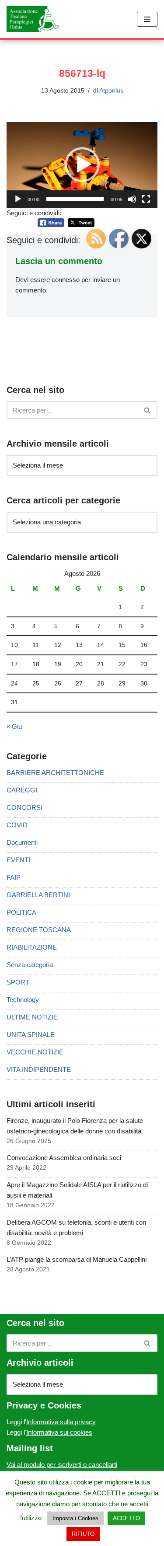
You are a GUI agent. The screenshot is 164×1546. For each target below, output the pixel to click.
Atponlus (111, 90)
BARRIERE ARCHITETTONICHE (55, 772)
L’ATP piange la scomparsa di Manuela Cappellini (77, 1259)
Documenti (22, 842)
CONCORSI (24, 807)
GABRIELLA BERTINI (38, 895)
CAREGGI (22, 790)
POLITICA (21, 912)
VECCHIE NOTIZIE (35, 1052)
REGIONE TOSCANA (39, 929)
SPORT (18, 982)
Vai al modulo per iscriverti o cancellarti (62, 1464)
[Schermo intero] (146, 199)
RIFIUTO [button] (83, 1534)
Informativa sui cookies (59, 1432)
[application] (82, 165)
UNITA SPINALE (31, 1034)
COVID (17, 825)
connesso (66, 279)
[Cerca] (147, 410)
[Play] (18, 199)
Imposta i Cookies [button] (75, 1518)
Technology (23, 999)
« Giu (14, 726)
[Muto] (132, 199)
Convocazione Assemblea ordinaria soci (64, 1157)
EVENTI (18, 860)
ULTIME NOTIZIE (32, 1017)
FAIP (14, 877)
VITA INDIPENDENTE (39, 1069)
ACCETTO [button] (126, 1518)
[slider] (75, 199)
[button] (82, 164)
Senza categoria (30, 964)
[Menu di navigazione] (147, 19)
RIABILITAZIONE (32, 947)
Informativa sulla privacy (61, 1421)
